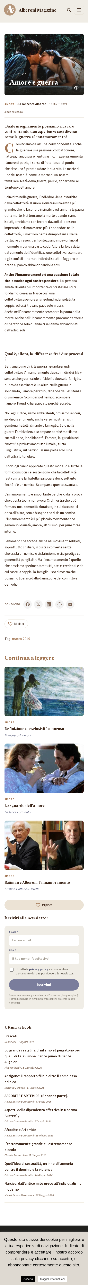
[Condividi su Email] (70, 604)
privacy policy (38, 969)
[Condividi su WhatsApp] (59, 604)
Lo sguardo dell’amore (25, 805)
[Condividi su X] (38, 604)
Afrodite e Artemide (20, 1129)
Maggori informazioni (52, 1279)
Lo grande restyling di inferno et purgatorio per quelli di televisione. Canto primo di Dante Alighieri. (42, 1056)
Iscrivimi (44, 984)
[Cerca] (69, 10)
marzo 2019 (21, 638)
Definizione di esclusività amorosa (34, 728)
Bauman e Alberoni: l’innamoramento (37, 882)
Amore (10, 104)
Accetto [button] (28, 1279)
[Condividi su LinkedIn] (49, 604)
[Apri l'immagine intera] (76, 87)
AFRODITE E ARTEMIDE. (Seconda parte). (36, 1095)
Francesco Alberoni (33, 104)
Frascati (11, 1036)
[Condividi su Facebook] (27, 604)
